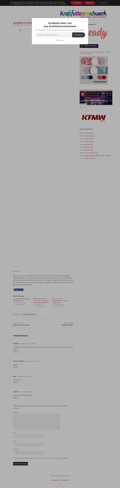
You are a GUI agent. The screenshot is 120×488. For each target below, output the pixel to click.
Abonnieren (78, 35)
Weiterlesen (60, 40)
